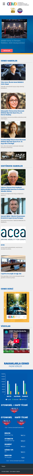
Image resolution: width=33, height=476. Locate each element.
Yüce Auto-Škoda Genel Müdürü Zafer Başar (12, 83)
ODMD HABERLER (9, 61)
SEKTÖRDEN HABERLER (12, 166)
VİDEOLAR (5, 326)
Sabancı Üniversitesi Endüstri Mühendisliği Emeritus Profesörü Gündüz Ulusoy (12, 189)
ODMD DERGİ (7, 289)
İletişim (3, 466)
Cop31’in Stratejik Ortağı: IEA (11, 274)
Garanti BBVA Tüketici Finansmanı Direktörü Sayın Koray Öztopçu (13, 217)
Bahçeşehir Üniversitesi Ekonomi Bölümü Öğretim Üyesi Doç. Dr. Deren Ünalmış (12, 113)
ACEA (3, 245)
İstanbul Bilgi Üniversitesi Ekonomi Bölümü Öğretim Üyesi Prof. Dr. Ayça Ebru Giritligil (13, 141)
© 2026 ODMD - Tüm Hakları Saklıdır (11, 471)
